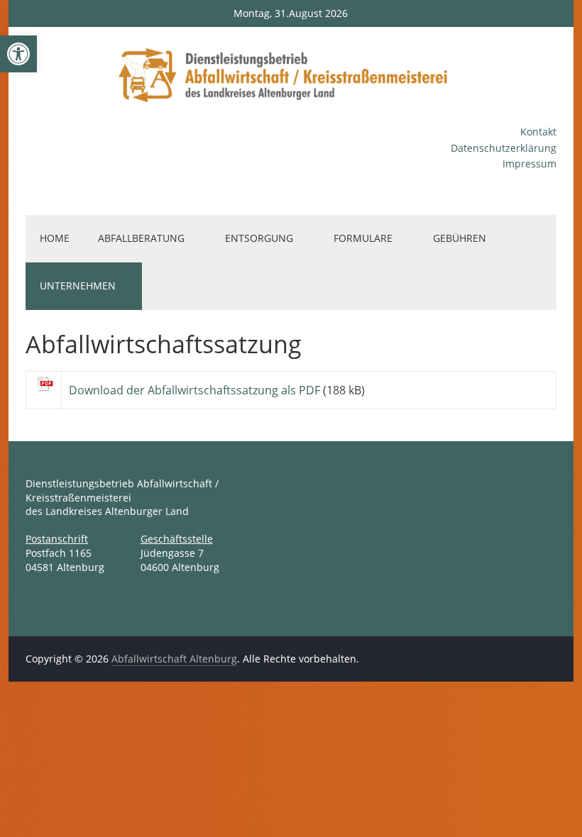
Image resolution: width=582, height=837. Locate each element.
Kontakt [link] (538, 131)
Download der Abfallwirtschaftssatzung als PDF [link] (194, 390)
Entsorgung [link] (259, 238)
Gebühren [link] (459, 238)
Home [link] (55, 238)
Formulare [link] (363, 238)
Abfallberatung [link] (141, 238)
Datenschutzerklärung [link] (503, 148)
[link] (18, 53)
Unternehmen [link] (78, 285)
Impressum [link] (529, 163)
